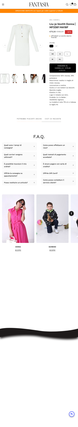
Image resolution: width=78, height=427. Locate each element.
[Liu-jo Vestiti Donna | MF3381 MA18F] (4, 78)
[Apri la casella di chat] (72, 414)
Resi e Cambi (46, 352)
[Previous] (5, 45)
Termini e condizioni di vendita (53, 359)
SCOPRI (18, 250)
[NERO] (51, 46)
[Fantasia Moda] (39, 4)
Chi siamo (45, 373)
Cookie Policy (46, 370)
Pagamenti (45, 355)
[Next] (40, 45)
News (43, 377)
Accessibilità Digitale (49, 362)
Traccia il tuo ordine (49, 345)
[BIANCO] (56, 46)
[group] (39, 222)
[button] (67, 4)
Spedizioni (45, 348)
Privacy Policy (46, 366)
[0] (71, 4)
